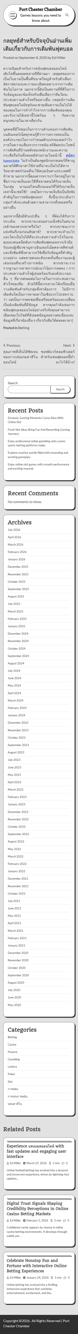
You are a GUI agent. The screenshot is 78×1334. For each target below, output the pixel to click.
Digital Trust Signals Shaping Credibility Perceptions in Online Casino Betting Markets (37, 1208)
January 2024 (16, 715)
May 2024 (14, 685)
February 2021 (17, 938)
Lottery (12, 1066)
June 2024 (14, 678)
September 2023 (18, 745)
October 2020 (17, 968)
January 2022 (16, 871)
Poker (11, 1074)
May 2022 (14, 849)
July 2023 (14, 759)
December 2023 (18, 722)
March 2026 (15, 544)
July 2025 (14, 604)
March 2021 (15, 930)
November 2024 (18, 641)
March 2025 (15, 611)
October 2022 (17, 826)
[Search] (67, 15)
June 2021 (14, 908)
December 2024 (18, 633)
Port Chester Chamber (40, 9)
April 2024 (14, 693)
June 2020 (14, 997)
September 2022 (18, 834)
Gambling (14, 1059)
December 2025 (18, 566)
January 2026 (16, 559)
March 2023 (15, 789)
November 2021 (18, 886)
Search (13, 383)
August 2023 (16, 752)
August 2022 (16, 841)
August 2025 (16, 596)
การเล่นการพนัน (18, 1096)
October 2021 (17, 893)
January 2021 (16, 945)
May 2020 (14, 1005)
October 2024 (17, 648)
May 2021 (14, 915)
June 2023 (14, 767)
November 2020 (18, 960)
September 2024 (18, 656)
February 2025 (17, 619)
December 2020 (18, 953)
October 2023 (17, 737)
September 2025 (18, 589)
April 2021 (14, 923)
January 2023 (16, 804)
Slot (10, 1081)
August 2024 (16, 663)
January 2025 (16, 626)
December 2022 (18, 812)
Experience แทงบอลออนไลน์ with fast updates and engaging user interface (36, 1151)
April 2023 (14, 782)
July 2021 (14, 901)
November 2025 (18, 574)
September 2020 (18, 975)
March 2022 (15, 856)
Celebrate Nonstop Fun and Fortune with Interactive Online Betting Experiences (37, 1265)
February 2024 (17, 708)
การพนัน (13, 1089)
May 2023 (14, 774)
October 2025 (17, 581)
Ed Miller (58, 57)
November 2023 (18, 730)
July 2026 (14, 529)
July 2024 (14, 670)
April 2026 (14, 537)
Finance (12, 1052)
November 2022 (18, 819)
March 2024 (15, 700)
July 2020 (14, 990)
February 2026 (17, 552)
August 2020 (16, 982)
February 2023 (17, 797)
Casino (12, 1044)
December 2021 (18, 878)
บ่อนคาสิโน (15, 1104)
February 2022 (17, 864)
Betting (23, 328)
